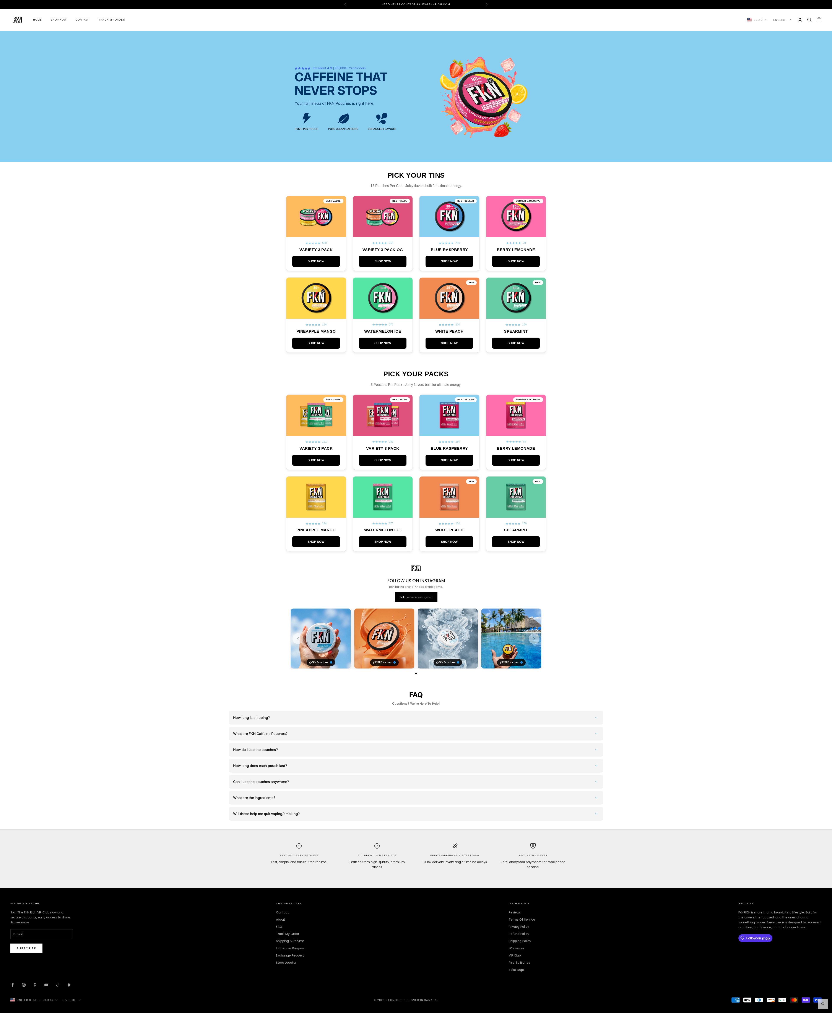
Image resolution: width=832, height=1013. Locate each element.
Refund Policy (519, 934)
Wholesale (516, 948)
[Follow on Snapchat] (69, 985)
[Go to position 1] (416, 673)
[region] (416, 638)
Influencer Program (290, 948)
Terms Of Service (522, 919)
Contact (83, 19)
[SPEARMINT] (516, 315)
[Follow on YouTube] (46, 985)
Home (37, 19)
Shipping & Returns (290, 941)
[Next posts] (534, 638)
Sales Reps (517, 970)
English (779, 19)
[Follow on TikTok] (57, 985)
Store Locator (286, 962)
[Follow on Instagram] (24, 985)
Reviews (515, 912)
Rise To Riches (519, 962)
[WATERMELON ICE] (383, 315)
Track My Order (112, 19)
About (280, 919)
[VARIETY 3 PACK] (316, 233)
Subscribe (26, 948)
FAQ (279, 926)
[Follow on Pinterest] (35, 985)
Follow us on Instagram (416, 597)
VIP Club (515, 955)
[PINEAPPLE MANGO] (316, 315)
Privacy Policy (519, 926)
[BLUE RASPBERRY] (449, 233)
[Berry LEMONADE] (516, 233)
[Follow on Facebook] (12, 985)
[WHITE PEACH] (449, 315)
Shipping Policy (520, 941)
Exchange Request (290, 955)
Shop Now (59, 19)
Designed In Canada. (421, 1000)
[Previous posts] (297, 638)
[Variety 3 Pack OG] (383, 233)
